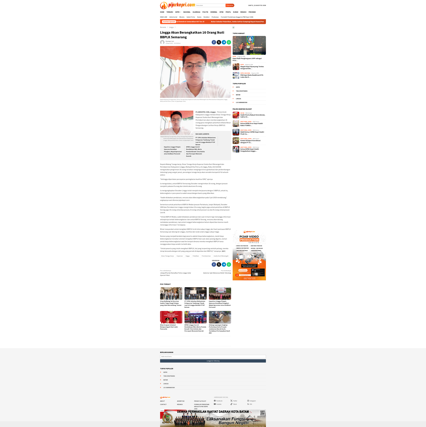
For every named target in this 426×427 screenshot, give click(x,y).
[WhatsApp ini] (229, 42)
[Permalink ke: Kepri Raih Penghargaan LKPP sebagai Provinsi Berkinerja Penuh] (249, 45)
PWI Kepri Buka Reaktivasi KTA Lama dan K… (251, 76)
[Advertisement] (249, 190)
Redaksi (180, 404)
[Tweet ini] (219, 42)
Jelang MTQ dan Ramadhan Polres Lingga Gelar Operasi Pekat (175, 273)
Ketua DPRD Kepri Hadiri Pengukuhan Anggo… (249, 150)
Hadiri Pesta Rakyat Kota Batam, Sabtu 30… (252, 116)
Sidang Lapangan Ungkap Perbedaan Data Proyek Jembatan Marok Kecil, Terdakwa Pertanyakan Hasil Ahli (219, 329)
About (162, 401)
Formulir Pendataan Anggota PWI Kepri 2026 (201, 406)
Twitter (235, 401)
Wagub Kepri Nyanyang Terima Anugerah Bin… (252, 68)
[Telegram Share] (224, 42)
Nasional (247, 73)
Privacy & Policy (200, 401)
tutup (162, 410)
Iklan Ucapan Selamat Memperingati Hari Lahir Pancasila (169, 327)
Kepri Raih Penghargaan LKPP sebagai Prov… (247, 59)
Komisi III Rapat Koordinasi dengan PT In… (250, 142)
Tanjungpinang (242, 91)
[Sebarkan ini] (214, 42)
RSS (251, 404)
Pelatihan (196, 256)
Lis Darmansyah (241, 102)
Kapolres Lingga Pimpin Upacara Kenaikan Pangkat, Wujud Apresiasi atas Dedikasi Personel (220, 304)
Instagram (253, 401)
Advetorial (244, 121)
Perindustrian (206, 256)
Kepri (234, 56)
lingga (188, 256)
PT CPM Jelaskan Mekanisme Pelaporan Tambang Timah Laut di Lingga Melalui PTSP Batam (194, 304)
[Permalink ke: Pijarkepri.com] (162, 42)
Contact (163, 404)
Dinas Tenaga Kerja (167, 256)
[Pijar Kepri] (177, 5)
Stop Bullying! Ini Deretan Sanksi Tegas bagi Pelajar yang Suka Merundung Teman (170, 303)
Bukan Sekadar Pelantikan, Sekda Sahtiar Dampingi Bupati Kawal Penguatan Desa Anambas (217, 22)
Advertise (180, 401)
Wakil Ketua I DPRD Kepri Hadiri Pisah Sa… (252, 133)
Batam (238, 95)
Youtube (218, 404)
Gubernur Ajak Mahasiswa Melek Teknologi (217, 272)
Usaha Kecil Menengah (221, 256)
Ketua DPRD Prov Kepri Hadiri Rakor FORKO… (251, 124)
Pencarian (230, 5)
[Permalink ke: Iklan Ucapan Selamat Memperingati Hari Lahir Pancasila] (171, 317)
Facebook (219, 401)
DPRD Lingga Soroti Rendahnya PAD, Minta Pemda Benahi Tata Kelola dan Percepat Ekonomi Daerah (195, 151)
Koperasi (180, 256)
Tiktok (235, 404)
